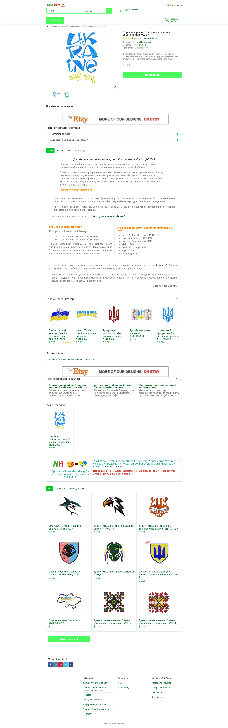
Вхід (125, 10)
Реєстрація (135, 10)
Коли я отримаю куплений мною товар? (68, 140)
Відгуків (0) (80, 150)
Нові (50, 489)
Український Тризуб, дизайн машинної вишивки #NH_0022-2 (168, 334)
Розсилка (157, 697)
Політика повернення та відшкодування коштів (94, 688)
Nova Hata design (143, 42)
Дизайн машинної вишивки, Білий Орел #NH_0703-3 (113, 527)
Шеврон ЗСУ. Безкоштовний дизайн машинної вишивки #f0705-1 (159, 574)
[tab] (114, 134)
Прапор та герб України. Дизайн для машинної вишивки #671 (58, 334)
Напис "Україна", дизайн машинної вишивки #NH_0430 (86, 334)
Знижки (57, 489)
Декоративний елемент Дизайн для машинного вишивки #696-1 (157, 622)
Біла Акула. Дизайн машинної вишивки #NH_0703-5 (65, 527)
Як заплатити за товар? (60, 134)
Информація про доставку (96, 704)
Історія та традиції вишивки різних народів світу (72, 359)
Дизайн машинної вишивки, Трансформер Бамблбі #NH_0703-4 (158, 527)
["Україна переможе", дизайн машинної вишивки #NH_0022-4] (114, 87)
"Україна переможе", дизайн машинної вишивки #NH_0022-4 (77, 26)
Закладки (157, 692)
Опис (50, 150)
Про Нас (87, 695)
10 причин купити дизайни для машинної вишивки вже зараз (157, 386)
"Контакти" (161, 265)
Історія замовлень (161, 687)
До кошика (152, 75)
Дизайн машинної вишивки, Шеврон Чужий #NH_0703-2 (65, 573)
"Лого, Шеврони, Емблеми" (108, 216)
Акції (120, 683)
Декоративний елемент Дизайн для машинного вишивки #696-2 (112, 622)
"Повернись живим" (113, 466)
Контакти (87, 714)
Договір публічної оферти (95, 683)
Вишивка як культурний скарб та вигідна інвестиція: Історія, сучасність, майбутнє (68, 386)
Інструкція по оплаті (92, 699)
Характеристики (64, 150)
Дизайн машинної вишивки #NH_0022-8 (140, 333)
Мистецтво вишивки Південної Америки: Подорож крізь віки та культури (112, 386)
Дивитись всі (69, 639)
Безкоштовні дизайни (74, 489)
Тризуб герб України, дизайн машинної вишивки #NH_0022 (114, 334)
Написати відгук (150, 38)
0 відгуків (136, 38)
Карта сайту (123, 687)
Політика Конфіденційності (96, 709)
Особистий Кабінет (161, 683)
